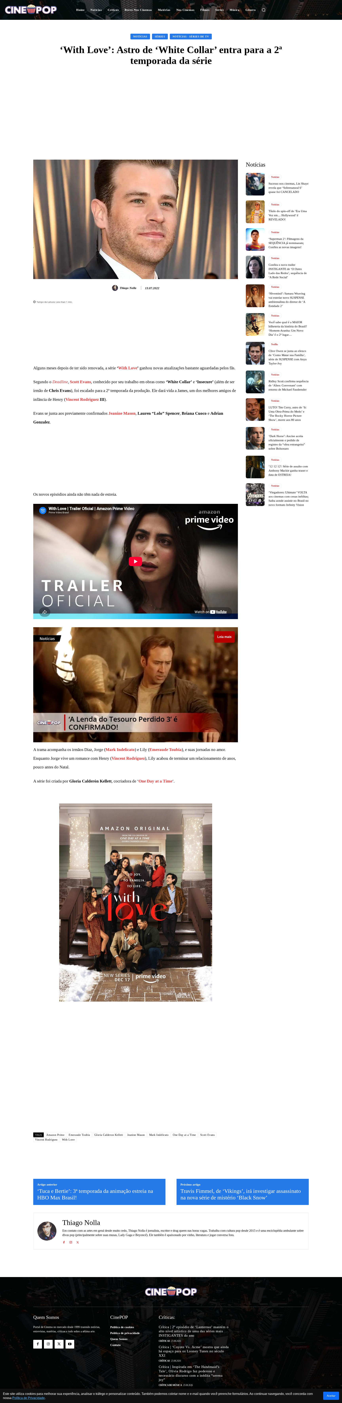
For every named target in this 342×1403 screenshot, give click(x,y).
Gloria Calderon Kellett (108, 1134)
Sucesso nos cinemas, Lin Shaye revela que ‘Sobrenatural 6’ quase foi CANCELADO (289, 187)
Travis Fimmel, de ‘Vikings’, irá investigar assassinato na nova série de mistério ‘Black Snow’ (240, 1194)
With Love (127, 368)
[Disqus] (135, 1073)
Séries (160, 36)
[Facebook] (63, 1241)
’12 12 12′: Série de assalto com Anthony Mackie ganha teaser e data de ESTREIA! (288, 470)
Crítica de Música (170, 1385)
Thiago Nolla (128, 288)
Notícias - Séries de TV (191, 36)
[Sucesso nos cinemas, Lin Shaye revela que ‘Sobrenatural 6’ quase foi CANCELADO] (255, 184)
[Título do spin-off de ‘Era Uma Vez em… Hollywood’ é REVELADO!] (255, 211)
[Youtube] (70, 1344)
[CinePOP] (34, 10)
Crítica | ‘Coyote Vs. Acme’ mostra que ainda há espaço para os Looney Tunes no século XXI (194, 1351)
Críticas (164, 1341)
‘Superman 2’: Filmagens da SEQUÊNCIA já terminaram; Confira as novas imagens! (286, 243)
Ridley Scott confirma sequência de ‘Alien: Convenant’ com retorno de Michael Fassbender (289, 385)
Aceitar (331, 1395)
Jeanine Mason (122, 413)
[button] (264, 10)
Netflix (274, 344)
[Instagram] (70, 1241)
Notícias (140, 36)
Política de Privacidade (28, 1398)
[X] (77, 1241)
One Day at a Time (155, 781)
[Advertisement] (171, 102)
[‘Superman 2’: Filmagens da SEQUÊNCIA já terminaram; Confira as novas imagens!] (255, 239)
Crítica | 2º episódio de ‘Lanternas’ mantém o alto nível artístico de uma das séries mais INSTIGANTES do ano (194, 1331)
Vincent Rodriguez (82, 399)
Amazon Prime (55, 1134)
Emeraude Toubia (165, 749)
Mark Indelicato (120, 749)
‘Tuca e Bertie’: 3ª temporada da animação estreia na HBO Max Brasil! (95, 1194)
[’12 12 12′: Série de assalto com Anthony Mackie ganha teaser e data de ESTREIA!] (255, 467)
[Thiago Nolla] (115, 288)
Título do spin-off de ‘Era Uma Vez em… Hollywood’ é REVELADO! (288, 215)
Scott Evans (80, 381)
